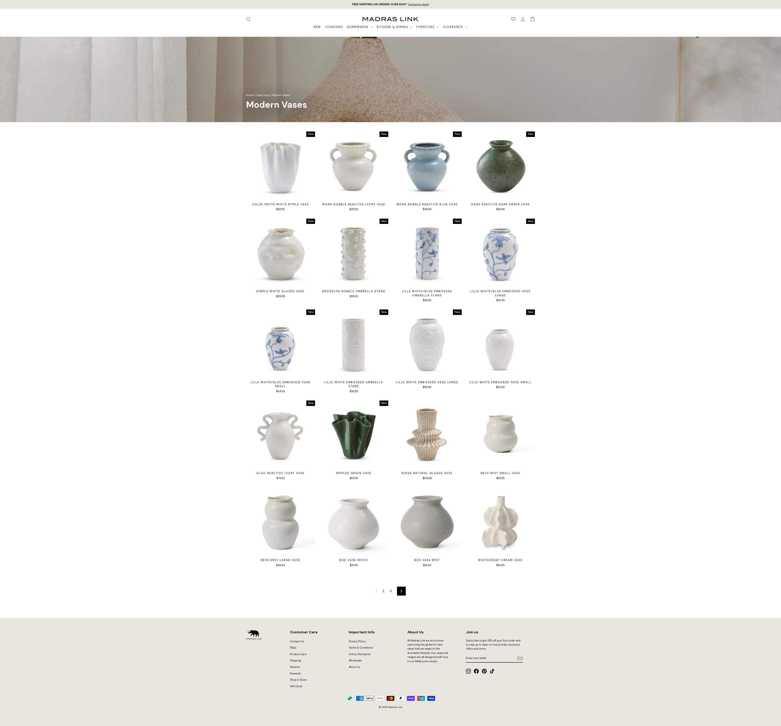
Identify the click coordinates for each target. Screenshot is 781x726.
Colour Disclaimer (360, 654)
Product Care (298, 654)
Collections (263, 95)
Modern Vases (281, 95)
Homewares (358, 27)
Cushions (334, 27)
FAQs (293, 647)
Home (249, 95)
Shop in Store (298, 680)
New (317, 27)
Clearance (453, 27)
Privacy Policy (357, 641)
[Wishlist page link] (513, 19)
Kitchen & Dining (393, 27)
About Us (354, 667)
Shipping (295, 660)
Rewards (295, 673)
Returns (295, 667)
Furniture (426, 27)
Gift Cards (296, 686)
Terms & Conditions (361, 647)
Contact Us (297, 641)
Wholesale (355, 660)
